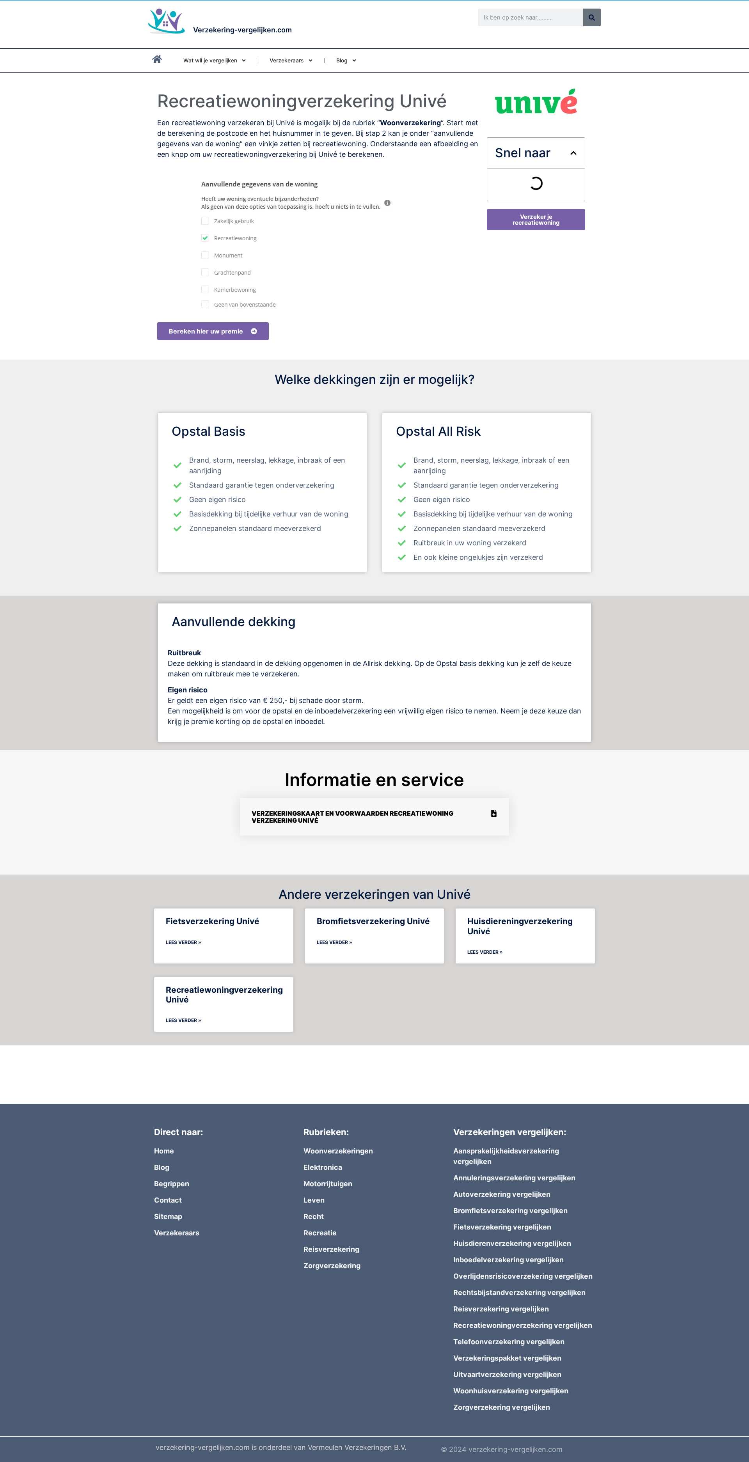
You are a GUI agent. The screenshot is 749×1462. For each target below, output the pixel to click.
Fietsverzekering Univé (212, 921)
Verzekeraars (287, 60)
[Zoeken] (592, 17)
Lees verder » (183, 942)
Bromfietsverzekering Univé (373, 921)
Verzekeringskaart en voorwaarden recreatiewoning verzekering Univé (352, 816)
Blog (342, 60)
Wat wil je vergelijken (210, 60)
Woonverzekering (410, 123)
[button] (573, 152)
